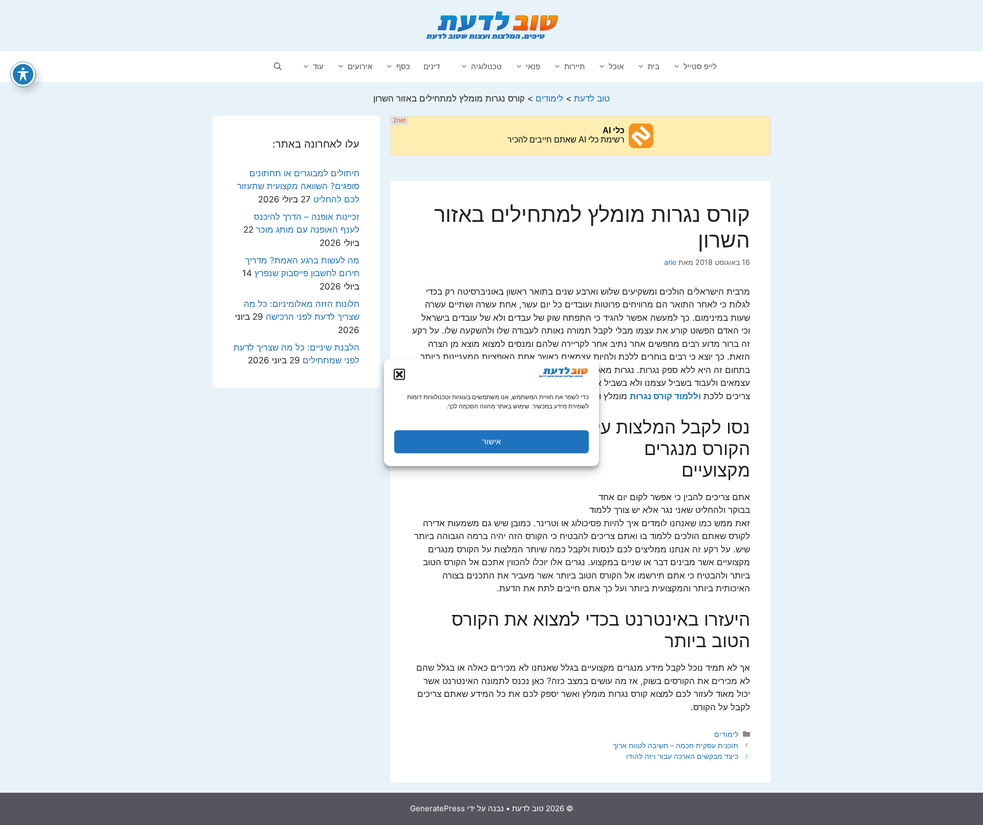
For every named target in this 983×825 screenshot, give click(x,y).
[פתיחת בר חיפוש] (278, 66)
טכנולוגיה (486, 66)
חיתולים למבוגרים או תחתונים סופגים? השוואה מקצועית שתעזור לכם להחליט (298, 186)
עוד (318, 66)
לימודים (726, 734)
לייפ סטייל (700, 66)
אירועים (360, 66)
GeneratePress (437, 808)
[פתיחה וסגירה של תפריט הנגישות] (23, 74)
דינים (431, 66)
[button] (399, 374)
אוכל (616, 66)
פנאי (533, 66)
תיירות (574, 66)
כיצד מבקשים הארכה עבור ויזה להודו (682, 756)
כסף (403, 66)
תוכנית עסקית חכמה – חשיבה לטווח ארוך (675, 745)
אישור (491, 441)
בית (653, 66)
